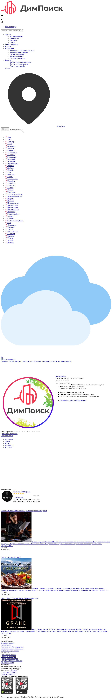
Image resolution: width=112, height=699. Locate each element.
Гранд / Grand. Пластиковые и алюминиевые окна (19, 598)
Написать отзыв (7, 436)
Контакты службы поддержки (12, 647)
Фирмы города (10, 27)
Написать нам (6, 645)
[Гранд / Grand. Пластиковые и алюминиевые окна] (16, 629)
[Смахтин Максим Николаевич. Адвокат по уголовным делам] (16, 542)
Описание (9, 439)
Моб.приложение (11, 44)
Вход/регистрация (7, 643)
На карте (8, 447)
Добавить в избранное (9, 434)
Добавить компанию (8, 655)
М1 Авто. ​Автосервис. (21, 492)
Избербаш (61, 126)
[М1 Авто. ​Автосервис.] (7, 501)
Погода (8, 46)
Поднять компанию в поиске (11, 661)
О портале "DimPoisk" (9, 672)
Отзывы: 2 (36, 495)
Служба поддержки (8, 674)
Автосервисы (61, 376)
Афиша (8, 34)
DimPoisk (13, 670)
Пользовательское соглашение (12, 649)
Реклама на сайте (7, 663)
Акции (7, 68)
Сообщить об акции (8, 657)
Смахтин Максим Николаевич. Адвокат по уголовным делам (24, 511)
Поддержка (9, 48)
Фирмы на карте (9, 359)
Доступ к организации (9, 659)
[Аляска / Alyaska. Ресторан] (16, 588)
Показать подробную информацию (73, 400)
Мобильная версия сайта (10, 651)
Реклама (8, 60)
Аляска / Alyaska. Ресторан (11, 557)
